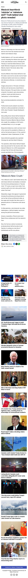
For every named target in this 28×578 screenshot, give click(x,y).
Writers (13, 567)
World (2, 7)
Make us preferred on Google (9, 246)
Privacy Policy (19, 567)
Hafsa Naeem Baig (6, 28)
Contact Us (8, 567)
